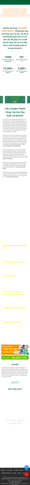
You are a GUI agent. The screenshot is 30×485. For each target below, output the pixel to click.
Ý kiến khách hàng (6, 473)
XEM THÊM (22, 256)
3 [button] (15, 105)
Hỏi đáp (14, 473)
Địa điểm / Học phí (18, 470)
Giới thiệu (9, 470)
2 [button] (14, 105)
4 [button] (16, 105)
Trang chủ (3, 470)
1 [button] (13, 105)
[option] (15, 91)
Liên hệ (19, 473)
